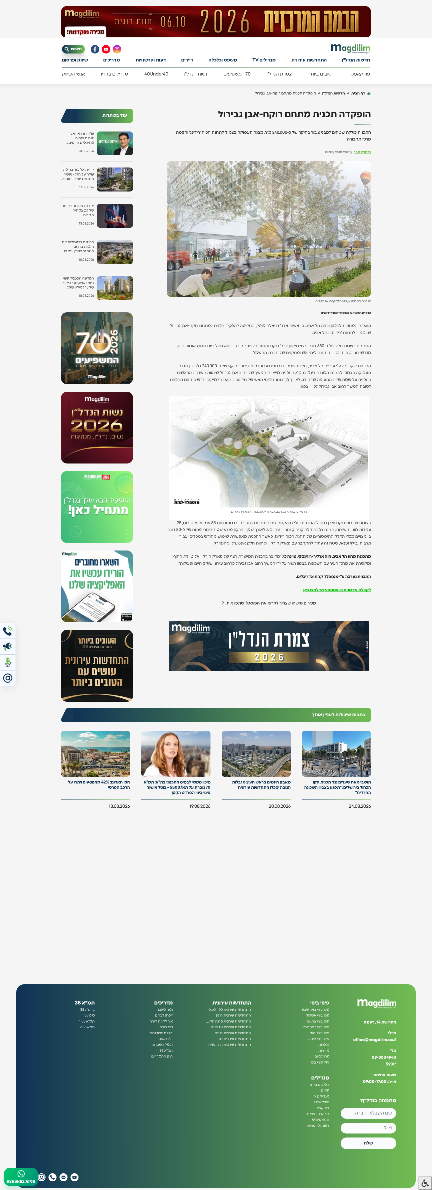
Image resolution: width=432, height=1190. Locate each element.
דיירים (187, 60)
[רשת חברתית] (117, 49)
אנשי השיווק (73, 74)
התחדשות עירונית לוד (234, 1039)
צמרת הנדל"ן (279, 74)
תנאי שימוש (320, 1120)
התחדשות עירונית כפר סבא (230, 1010)
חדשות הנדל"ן (356, 60)
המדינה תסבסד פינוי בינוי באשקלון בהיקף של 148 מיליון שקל (78, 283)
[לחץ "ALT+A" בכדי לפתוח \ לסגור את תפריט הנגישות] (425, 1183)
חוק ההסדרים (162, 1056)
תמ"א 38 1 (87, 1021)
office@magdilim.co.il (374, 1040)
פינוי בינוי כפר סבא (315, 1027)
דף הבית (358, 93)
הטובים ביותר (321, 74)
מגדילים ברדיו (114, 74)
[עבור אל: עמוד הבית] (350, 49)
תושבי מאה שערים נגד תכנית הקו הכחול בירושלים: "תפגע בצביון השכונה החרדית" (337, 787)
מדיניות (323, 1050)
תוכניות (323, 1044)
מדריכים (111, 60)
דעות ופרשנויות (151, 60)
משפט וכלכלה (222, 60)
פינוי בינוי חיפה (318, 1039)
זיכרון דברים (164, 1015)
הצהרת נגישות (318, 1114)
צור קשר (322, 1108)
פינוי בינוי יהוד (319, 1033)
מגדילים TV (264, 60)
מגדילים (320, 1078)
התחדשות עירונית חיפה (233, 1033)
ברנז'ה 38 (87, 1010)
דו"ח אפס (165, 1039)
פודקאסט (360, 74)
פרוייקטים (321, 1056)
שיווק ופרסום (75, 60)
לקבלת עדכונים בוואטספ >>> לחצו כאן (337, 590)
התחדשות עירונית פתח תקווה (228, 1021)
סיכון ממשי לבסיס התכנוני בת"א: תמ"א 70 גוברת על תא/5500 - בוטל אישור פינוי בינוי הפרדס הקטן (177, 787)
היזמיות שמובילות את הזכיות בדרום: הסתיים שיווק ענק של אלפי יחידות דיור (78, 247)
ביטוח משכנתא (161, 1033)
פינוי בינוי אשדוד (317, 1015)
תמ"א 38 (85, 1003)
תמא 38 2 (87, 1027)
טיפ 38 (89, 1015)
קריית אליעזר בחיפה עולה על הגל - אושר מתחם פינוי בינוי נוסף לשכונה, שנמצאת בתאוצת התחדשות (78, 174)
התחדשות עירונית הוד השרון (229, 1044)
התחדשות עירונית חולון (233, 1015)
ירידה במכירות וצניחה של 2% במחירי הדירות (78, 210)
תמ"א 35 (166, 1050)
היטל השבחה (162, 1044)
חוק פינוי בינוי (319, 1062)
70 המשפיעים (237, 74)
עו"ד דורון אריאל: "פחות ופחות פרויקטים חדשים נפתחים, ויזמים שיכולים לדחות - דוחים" (81, 138)
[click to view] (216, 21)
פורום (325, 1090)
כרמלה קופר (362, 152)
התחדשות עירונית (309, 60)
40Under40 (156, 74)
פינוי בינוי (319, 1003)
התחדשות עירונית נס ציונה (231, 1027)
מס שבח (166, 1027)
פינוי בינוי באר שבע (315, 1010)
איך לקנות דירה (161, 1021)
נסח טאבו (165, 1010)
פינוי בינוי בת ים (318, 1021)
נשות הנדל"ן (195, 74)
